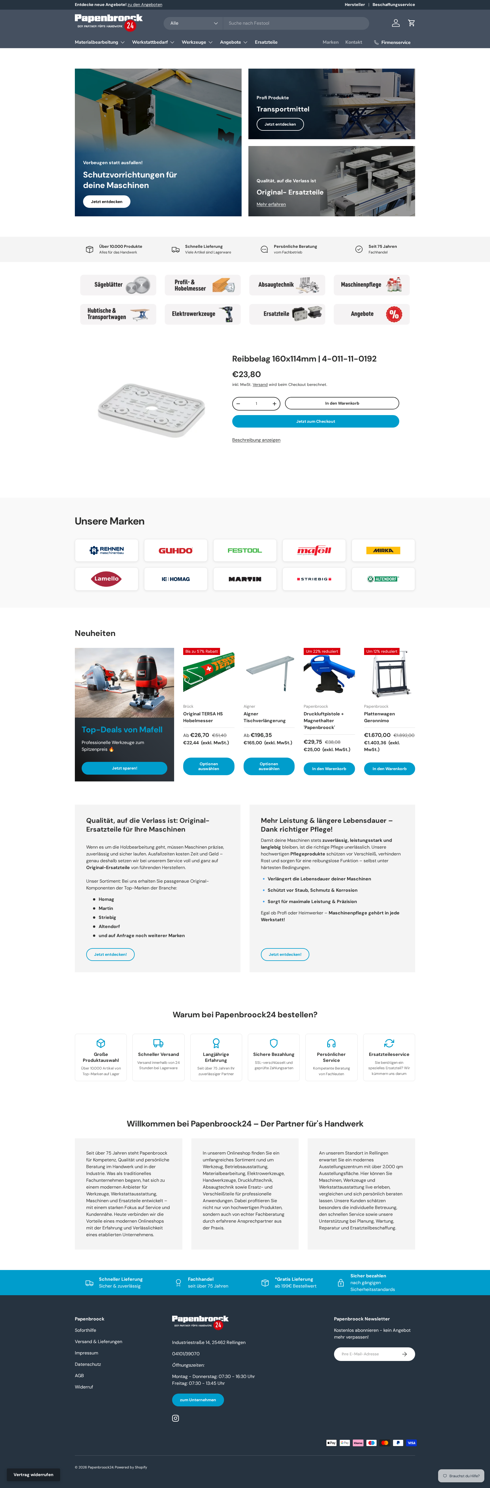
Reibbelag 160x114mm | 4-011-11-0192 (304, 358)
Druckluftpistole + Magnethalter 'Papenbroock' (324, 720)
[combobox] (266, 23)
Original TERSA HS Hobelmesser (203, 717)
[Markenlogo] (106, 550)
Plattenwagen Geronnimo (379, 717)
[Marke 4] (372, 285)
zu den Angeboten (145, 4)
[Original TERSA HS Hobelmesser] (209, 673)
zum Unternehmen (198, 1399)
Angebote (230, 42)
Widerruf (84, 1387)
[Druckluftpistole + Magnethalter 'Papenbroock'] (329, 673)
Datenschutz (88, 1364)
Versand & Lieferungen (98, 1342)
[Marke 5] (118, 314)
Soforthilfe (85, 1330)
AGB (79, 1376)
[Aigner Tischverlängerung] (269, 673)
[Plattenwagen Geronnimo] (389, 673)
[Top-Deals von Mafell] (124, 683)
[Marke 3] (287, 285)
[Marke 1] (118, 285)
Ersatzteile (266, 42)
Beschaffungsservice (394, 4)
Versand (260, 384)
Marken (331, 42)
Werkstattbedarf (150, 42)
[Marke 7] (287, 314)
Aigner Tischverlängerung (265, 717)
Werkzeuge (194, 42)
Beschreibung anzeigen (256, 440)
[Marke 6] (203, 314)
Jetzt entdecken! (110, 954)
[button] (411, 23)
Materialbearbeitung (96, 42)
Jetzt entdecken (106, 201)
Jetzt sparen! (124, 768)
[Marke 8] (372, 314)
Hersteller (355, 4)
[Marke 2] (203, 285)
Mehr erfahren (271, 204)
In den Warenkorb (342, 403)
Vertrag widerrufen (33, 1475)
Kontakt (353, 42)
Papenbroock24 (100, 1467)
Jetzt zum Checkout (315, 421)
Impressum (86, 1353)
